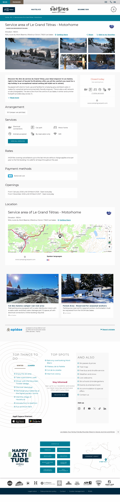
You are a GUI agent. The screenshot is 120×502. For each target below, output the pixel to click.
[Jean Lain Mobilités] (109, 483)
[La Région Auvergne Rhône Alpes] (48, 483)
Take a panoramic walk (26, 377)
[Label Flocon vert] (59, 483)
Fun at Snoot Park (24, 407)
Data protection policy (48, 491)
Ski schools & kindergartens (92, 381)
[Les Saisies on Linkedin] (104, 409)
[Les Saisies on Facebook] (84, 409)
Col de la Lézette (54, 370)
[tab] (20, 365)
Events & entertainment (90, 385)
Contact (63, 491)
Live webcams (86, 378)
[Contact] (104, 2)
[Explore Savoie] (9, 483)
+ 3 (101, 61)
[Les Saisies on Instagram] (79, 409)
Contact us (84, 395)
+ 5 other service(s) (97, 93)
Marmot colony (54, 374)
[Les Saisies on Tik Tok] (99, 409)
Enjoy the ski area (23, 374)
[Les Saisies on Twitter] (94, 409)
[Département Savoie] (36, 483)
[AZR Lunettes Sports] (87, 483)
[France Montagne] (19, 483)
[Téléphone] (109, 2)
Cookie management (76, 491)
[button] (114, 2)
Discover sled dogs (24, 387)
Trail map (84, 367)
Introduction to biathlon (26, 403)
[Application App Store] (18, 421)
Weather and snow (88, 374)
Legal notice (32, 491)
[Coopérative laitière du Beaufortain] (69, 483)
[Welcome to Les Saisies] (20, 457)
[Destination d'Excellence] (28, 483)
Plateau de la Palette (56, 366)
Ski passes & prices (88, 363)
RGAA (90, 491)
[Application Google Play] (35, 421)
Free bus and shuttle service (92, 370)
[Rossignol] (98, 483)
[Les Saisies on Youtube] (89, 409)
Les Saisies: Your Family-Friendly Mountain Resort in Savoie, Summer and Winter (87, 432)
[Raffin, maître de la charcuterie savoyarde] (77, 483)
